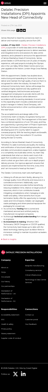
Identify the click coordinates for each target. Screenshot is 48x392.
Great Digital (31, 368)
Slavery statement (8, 333)
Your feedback (31, 324)
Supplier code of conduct (11, 338)
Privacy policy (6, 329)
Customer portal (31, 319)
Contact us (29, 315)
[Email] (24, 30)
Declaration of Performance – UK (8, 292)
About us (4, 267)
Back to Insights (9, 239)
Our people (5, 277)
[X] (17, 30)
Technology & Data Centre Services (35, 281)
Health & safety (7, 324)
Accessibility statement (10, 315)
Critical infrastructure (33, 275)
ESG (2, 319)
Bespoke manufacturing (34, 266)
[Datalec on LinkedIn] (23, 375)
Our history (5, 281)
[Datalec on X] (15, 375)
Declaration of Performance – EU (8, 299)
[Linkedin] (21, 30)
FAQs (3, 272)
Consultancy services (33, 270)
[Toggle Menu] (45, 3)
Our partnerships (7, 286)
